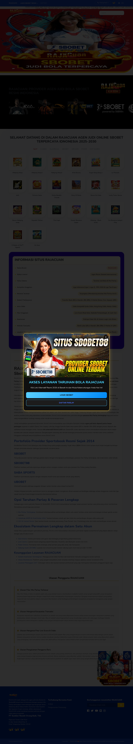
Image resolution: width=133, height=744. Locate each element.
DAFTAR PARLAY (66, 403)
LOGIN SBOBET (66, 395)
